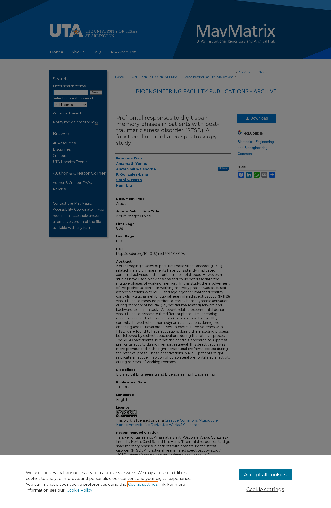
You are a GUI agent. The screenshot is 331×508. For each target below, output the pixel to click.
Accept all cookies (265, 475)
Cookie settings (143, 484)
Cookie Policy (79, 490)
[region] (165, 481)
